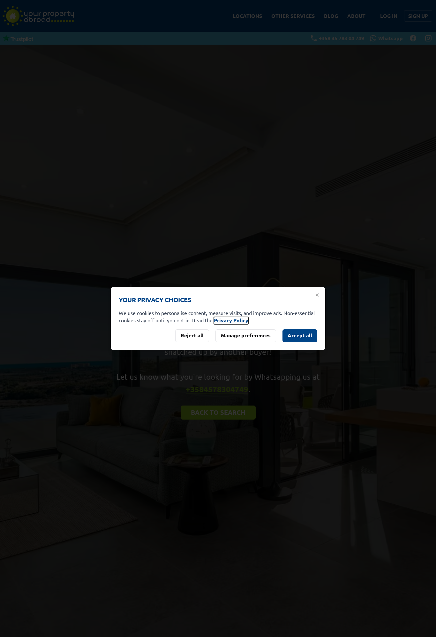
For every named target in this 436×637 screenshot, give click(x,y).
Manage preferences (246, 335)
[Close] (317, 294)
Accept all (300, 335)
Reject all (192, 335)
